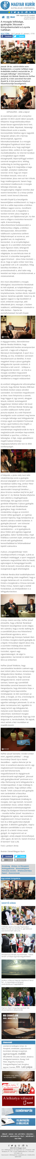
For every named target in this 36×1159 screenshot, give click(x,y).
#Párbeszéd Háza (25, 871)
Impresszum (4, 1155)
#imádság (6, 866)
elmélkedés (15, 1048)
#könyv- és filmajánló (20, 866)
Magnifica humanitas (16, 1062)
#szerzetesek (14, 873)
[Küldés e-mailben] (7, 861)
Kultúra (5, 33)
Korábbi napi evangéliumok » (25, 1037)
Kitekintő (4, 1136)
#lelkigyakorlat (8, 868)
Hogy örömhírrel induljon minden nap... (14, 1018)
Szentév (12, 1067)
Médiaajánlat (13, 1155)
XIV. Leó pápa (24, 1067)
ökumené (7, 1056)
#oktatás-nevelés (9, 871)
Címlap (4, 1134)
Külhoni (29, 1134)
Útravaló (16, 1057)
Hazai (11, 1134)
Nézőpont (30, 1136)
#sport (4, 873)
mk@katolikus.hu (22, 1151)
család (21, 1053)
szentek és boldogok (11, 1046)
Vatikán (23, 1057)
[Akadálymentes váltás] (9, 12)
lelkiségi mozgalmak (19, 1051)
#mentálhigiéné (22, 868)
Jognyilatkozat (22, 1155)
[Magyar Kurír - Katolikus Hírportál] (17, 9)
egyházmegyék (10, 1053)
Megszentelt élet (17, 1136)
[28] (18, 63)
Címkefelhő (7, 1042)
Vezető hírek (9, 903)
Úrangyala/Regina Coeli (12, 1064)
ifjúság (22, 1059)
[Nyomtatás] (20, 861)
